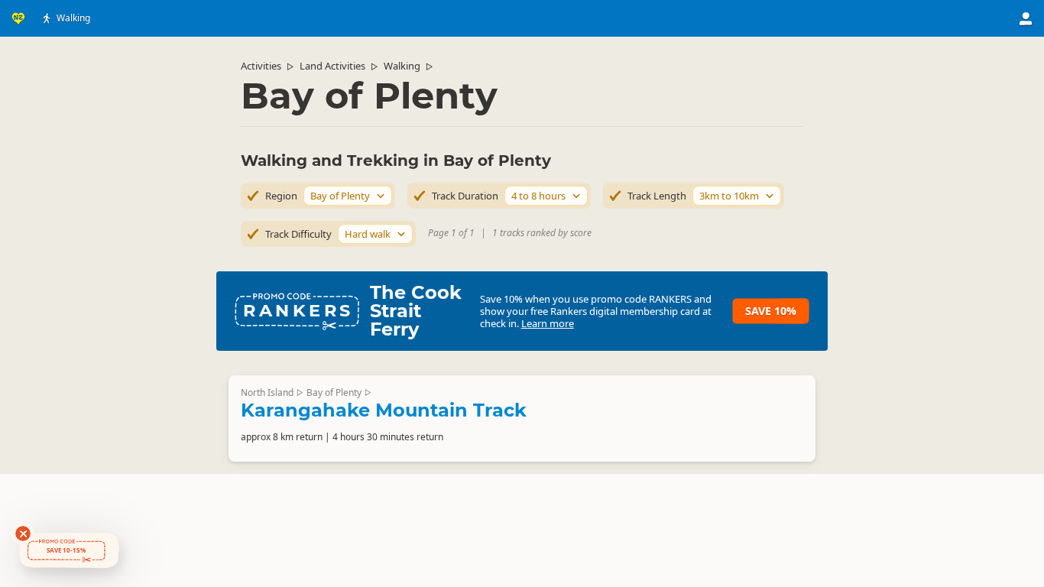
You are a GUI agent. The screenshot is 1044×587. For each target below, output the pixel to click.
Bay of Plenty (334, 392)
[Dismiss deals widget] (23, 533)
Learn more (547, 323)
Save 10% (770, 310)
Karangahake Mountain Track (384, 410)
